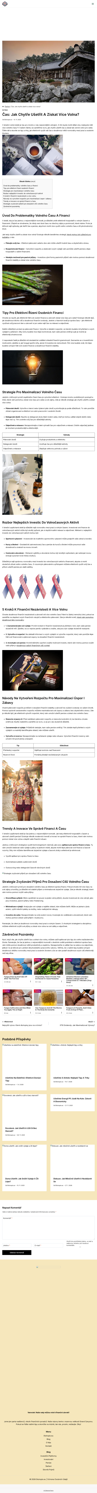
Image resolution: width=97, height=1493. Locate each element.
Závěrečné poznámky (11, 206)
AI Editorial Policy (49, 1490)
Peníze (48, 1463)
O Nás (48, 1443)
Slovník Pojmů (48, 1470)
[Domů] (3, 106)
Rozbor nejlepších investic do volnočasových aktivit (23, 193)
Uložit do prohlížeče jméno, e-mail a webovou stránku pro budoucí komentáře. (79, 1243)
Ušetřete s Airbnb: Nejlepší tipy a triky (71, 1078)
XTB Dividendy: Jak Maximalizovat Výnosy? (77, 1023)
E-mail (38, 1245)
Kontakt (48, 1446)
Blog (48, 1439)
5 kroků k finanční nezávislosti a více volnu (19, 196)
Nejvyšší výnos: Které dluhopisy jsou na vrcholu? (22, 1023)
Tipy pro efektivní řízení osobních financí (18, 188)
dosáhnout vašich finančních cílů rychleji (33, 646)
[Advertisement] (48, 22)
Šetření (5, 110)
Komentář (7, 1218)
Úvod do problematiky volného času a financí (20, 186)
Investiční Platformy (49, 1456)
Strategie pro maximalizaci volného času (18, 191)
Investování (48, 1459)
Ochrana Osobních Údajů (57, 1479)
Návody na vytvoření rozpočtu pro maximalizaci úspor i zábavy (27, 199)
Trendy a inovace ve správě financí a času (19, 201)
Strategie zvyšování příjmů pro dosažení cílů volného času (25, 204)
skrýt (33, 181)
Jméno (6, 1245)
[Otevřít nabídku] (93, 4)
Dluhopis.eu (8, 119)
